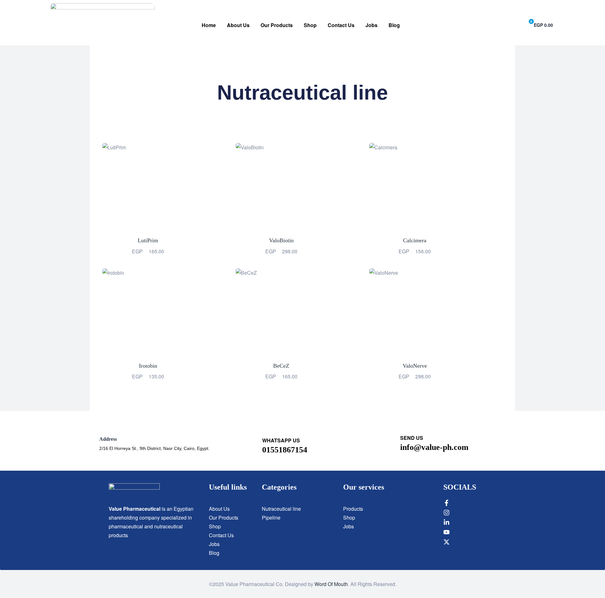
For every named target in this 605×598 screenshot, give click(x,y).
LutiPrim (148, 240)
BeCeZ (281, 366)
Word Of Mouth (331, 584)
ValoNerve (415, 366)
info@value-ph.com (434, 447)
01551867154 (284, 449)
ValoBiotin (281, 240)
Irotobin (148, 366)
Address (108, 439)
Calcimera (414, 240)
